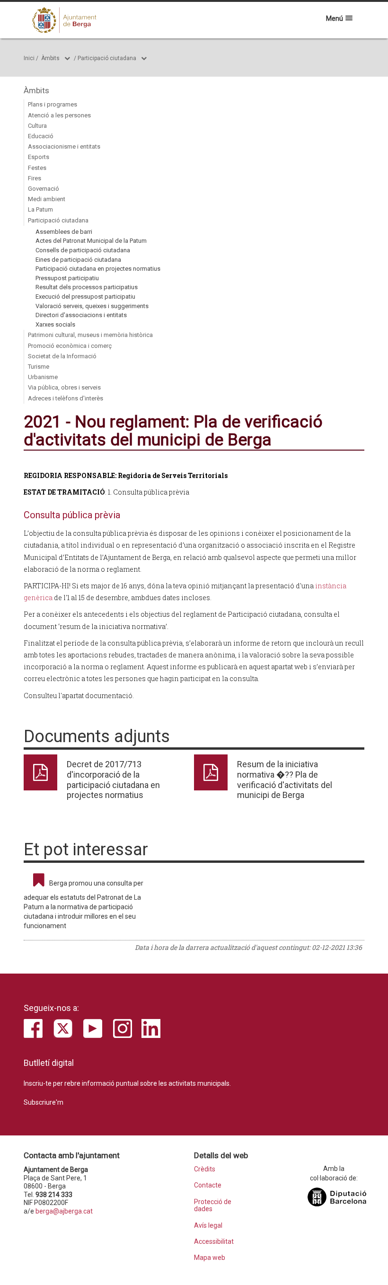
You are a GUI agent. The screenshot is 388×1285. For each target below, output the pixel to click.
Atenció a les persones (59, 115)
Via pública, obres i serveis (64, 387)
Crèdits (204, 1169)
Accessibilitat (214, 1241)
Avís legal (208, 1225)
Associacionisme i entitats (64, 146)
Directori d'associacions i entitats (81, 315)
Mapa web (209, 1257)
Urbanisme (43, 377)
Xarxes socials (55, 324)
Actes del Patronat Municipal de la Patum (91, 240)
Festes (37, 167)
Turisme (38, 366)
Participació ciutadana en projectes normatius (97, 268)
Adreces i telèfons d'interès (65, 398)
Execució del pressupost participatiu (85, 296)
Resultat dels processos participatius (86, 287)
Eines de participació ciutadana (78, 259)
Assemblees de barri (63, 231)
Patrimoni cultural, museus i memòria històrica (90, 334)
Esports (38, 156)
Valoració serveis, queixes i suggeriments (92, 306)
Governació (43, 188)
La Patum (40, 209)
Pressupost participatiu (67, 278)
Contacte (207, 1185)
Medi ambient (46, 199)
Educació (40, 136)
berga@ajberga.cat (64, 1211)
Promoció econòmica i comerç (70, 345)
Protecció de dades (212, 1205)
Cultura (37, 125)
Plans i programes (52, 104)
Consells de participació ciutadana (82, 250)
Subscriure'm (43, 1102)
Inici (29, 58)
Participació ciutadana (107, 58)
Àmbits (50, 58)
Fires (34, 178)
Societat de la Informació (62, 356)
